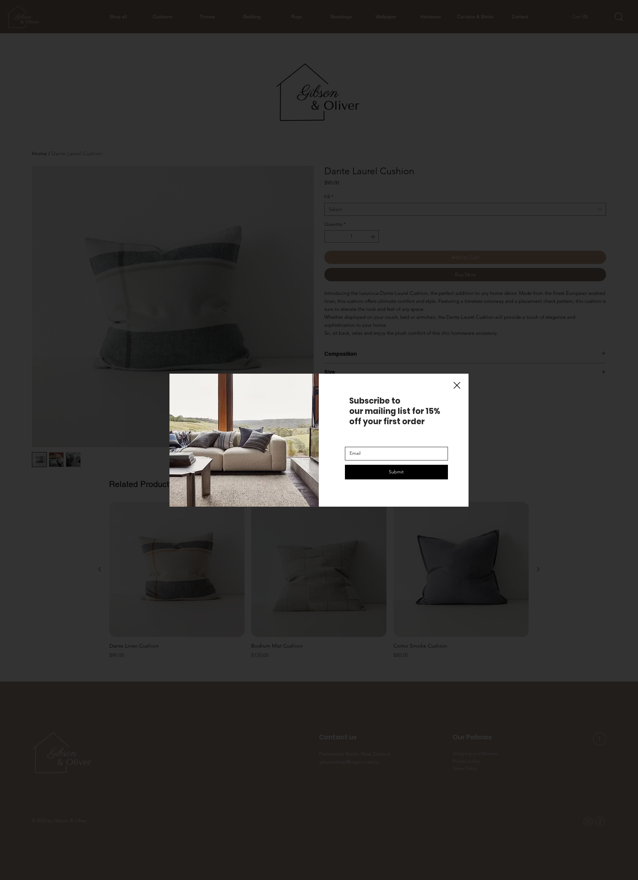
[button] (457, 385)
